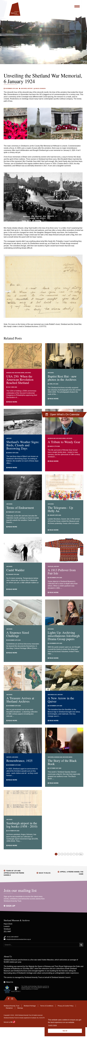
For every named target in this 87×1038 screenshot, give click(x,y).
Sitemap (20, 1008)
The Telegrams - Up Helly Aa (60, 509)
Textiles (50, 566)
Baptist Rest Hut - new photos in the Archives (62, 378)
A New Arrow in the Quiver (61, 699)
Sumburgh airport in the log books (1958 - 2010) (21, 824)
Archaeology (52, 694)
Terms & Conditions (46, 1006)
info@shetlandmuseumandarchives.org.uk (18, 939)
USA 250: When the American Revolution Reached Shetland (19, 379)
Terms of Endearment (20, 507)
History (30, 88)
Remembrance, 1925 (19, 760)
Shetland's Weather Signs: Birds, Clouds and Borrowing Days (22, 445)
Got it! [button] (65, 1031)
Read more (12, 402)
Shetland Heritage (30, 1006)
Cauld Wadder (15, 570)
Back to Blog (45, 873)
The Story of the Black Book (62, 762)
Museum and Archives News (15, 372)
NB (11, 1022)
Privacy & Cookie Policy (65, 1006)
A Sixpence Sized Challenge (17, 634)
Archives (24, 88)
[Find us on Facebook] (7, 999)
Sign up (10, 906)
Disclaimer (9, 1008)
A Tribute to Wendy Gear (64, 442)
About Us (9, 982)
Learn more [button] (52, 1025)
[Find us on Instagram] (14, 999)
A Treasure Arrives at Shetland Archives (20, 699)
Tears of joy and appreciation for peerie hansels (14, 873)
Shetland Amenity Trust (33, 977)
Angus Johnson (40, 88)
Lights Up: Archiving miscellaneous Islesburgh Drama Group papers (64, 635)
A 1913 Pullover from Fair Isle (62, 571)
